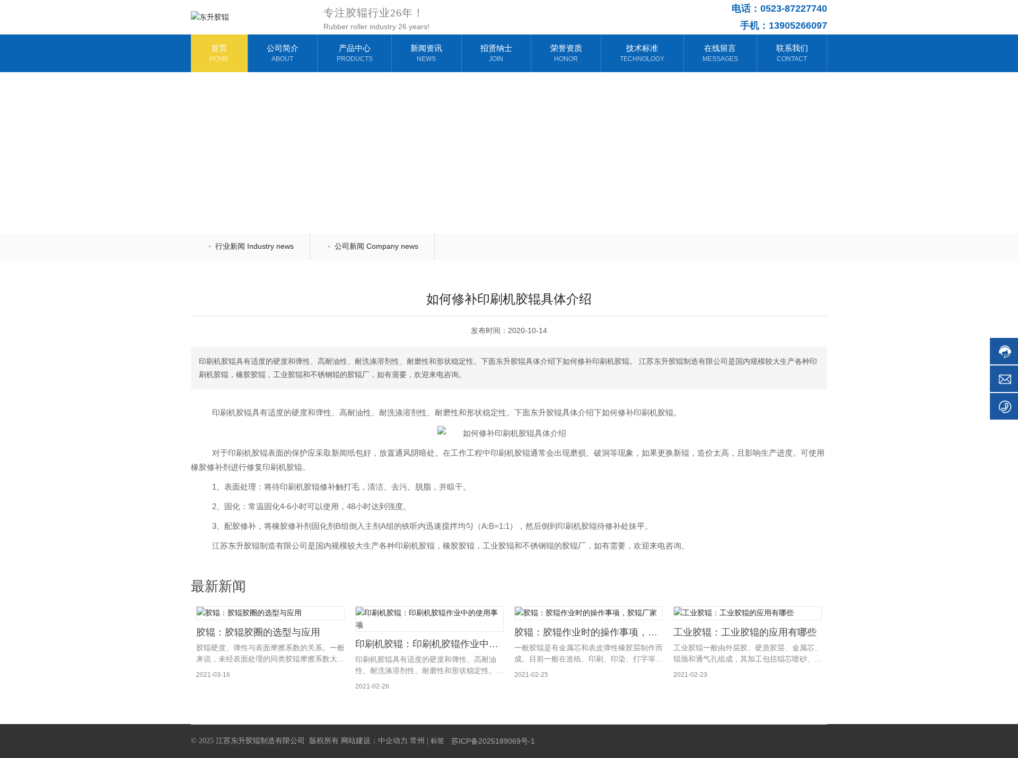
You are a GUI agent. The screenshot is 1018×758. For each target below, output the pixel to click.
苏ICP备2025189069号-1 (493, 741)
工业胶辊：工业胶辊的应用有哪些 (745, 632)
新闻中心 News (252, 177)
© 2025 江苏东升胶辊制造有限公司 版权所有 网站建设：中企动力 (299, 741)
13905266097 (798, 25)
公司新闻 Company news (375, 246)
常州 (417, 741)
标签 (437, 741)
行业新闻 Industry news (330, 177)
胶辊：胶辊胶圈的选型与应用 (258, 632)
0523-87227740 (793, 8)
